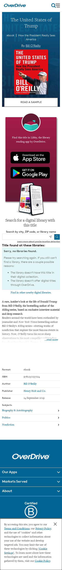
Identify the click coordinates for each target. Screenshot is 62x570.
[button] (31, 472)
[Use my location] (50, 236)
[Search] (57, 237)
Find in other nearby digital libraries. (31, 292)
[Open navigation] (55, 5)
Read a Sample (31, 102)
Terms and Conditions (16, 529)
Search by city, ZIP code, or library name (31, 231)
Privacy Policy (43, 529)
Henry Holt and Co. (35, 391)
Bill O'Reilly (33, 45)
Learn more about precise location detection (38, 241)
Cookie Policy (42, 561)
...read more (51, 340)
